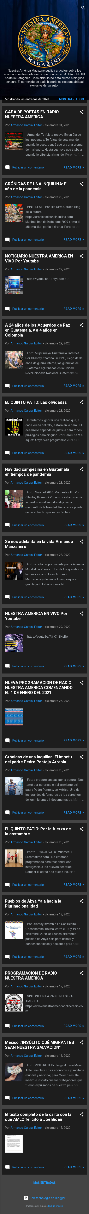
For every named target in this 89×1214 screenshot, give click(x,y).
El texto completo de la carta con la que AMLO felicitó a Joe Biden (38, 1117)
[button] (81, 112)
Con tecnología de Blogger (47, 1198)
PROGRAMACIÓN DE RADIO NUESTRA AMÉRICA (31, 976)
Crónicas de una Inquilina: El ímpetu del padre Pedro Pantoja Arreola (38, 759)
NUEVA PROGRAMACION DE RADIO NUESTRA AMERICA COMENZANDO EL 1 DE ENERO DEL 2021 (39, 687)
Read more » (74, 167)
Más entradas (44, 1182)
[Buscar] (83, 8)
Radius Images (55, 1206)
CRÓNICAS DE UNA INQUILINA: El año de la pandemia (36, 186)
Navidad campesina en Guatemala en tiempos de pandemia (37, 472)
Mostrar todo (71, 99)
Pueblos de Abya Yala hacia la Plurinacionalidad (33, 904)
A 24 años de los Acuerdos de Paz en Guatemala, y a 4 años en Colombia (37, 330)
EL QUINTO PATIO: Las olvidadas (36, 402)
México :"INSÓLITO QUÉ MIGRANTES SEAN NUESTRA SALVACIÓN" (39, 1045)
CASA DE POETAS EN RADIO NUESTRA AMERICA (32, 114)
